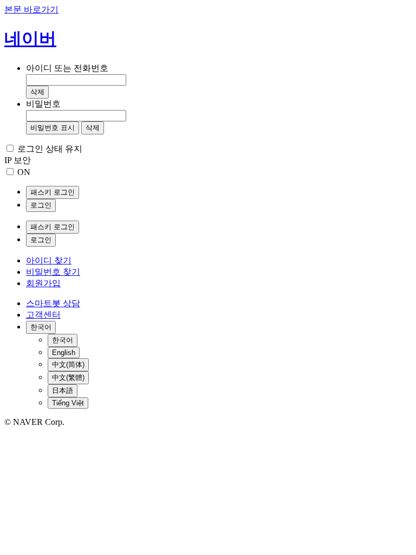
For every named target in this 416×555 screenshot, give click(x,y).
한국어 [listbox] (40, 327)
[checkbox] (10, 148)
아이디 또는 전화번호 (67, 68)
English (63, 353)
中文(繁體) (68, 377)
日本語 (62, 390)
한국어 (62, 340)
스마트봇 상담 (53, 303)
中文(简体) (68, 364)
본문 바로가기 (31, 9)
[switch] (10, 171)
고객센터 (43, 314)
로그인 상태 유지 (49, 148)
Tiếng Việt (68, 403)
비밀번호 (43, 103)
